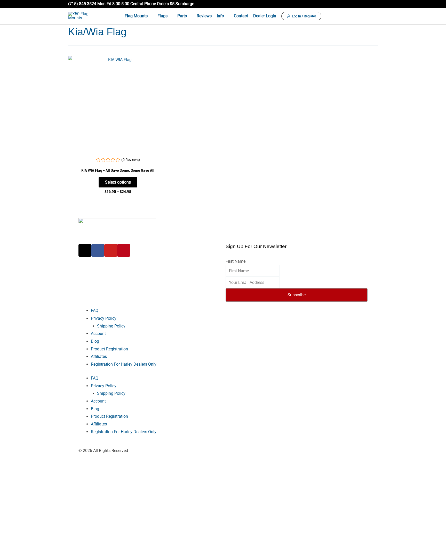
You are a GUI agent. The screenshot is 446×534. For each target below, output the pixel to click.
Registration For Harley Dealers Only (123, 364)
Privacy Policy (103, 318)
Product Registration (109, 349)
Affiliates (99, 356)
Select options (118, 182)
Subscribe (297, 294)
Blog (95, 341)
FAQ (94, 310)
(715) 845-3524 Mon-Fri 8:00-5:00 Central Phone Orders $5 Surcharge (131, 3)
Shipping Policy (111, 326)
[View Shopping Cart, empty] (373, 16)
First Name (235, 261)
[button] (375, 3)
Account (98, 333)
